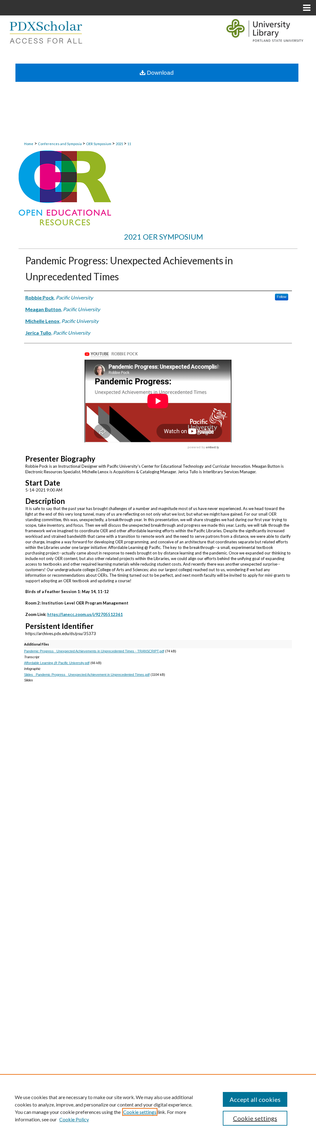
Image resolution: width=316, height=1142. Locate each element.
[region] (158, 1108)
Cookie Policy (74, 1119)
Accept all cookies (255, 1099)
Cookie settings (139, 1112)
